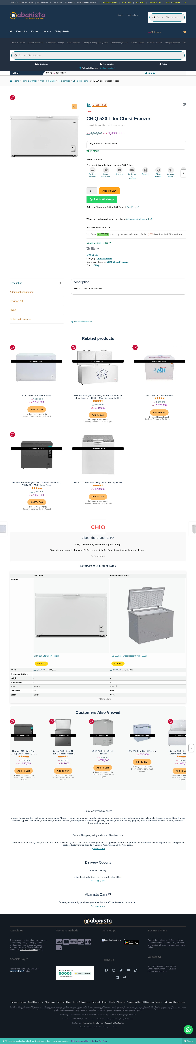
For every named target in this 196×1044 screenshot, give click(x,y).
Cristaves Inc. (87, 1023)
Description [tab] (16, 283)
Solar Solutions (137, 43)
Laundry (47, 31)
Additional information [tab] (22, 292)
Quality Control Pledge (98, 243)
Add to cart (109, 191)
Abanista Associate (29, 949)
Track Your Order (173, 2)
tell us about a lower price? (139, 219)
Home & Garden (29, 81)
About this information (82, 322)
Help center (38, 1002)
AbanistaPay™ (17, 971)
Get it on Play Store (99, 1041)
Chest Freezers (80, 81)
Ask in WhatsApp (103, 199)
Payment (96, 1002)
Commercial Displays (55, 43)
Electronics (21, 31)
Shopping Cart (155, 2)
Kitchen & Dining (48, 81)
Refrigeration (64, 81)
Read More (99, 556)
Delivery (105, 1002)
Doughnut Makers (172, 43)
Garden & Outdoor (35, 43)
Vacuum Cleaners (154, 43)
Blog (30, 1002)
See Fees (132, 207)
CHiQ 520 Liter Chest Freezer (46, 656)
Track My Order (64, 1002)
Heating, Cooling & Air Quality (95, 43)
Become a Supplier (153, 1002)
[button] (74, 106)
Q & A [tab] (13, 310)
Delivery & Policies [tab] (20, 319)
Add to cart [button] (36, 409)
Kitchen (34, 31)
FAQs (112, 1002)
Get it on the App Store (80, 1041)
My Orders (140, 2)
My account (126, 2)
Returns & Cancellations (174, 1002)
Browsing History (110, 2)
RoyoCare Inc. (98, 1023)
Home (16, 81)
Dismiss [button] (190, 1041)
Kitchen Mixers (73, 43)
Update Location (107, 68)
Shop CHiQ (150, 73)
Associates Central (135, 1002)
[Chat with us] (188, 1029)
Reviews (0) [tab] (16, 301)
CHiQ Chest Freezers (117, 262)
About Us (121, 1002)
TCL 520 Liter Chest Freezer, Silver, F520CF (129, 656)
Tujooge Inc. (109, 1023)
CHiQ (96, 265)
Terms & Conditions (81, 1002)
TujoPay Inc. (119, 1023)
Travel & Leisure (18, 43)
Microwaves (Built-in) (119, 43)
